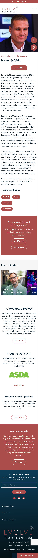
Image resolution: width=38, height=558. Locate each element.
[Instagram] (14, 498)
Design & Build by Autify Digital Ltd (19, 546)
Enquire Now (19, 68)
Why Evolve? (19, 385)
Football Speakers (20, 56)
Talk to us (19, 462)
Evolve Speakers (8, 506)
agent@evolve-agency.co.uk (11, 184)
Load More (19, 417)
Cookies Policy (31, 550)
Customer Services (8, 520)
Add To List (19, 241)
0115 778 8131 (21, 1)
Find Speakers (6, 56)
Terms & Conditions (9, 550)
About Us (19, 340)
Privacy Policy (20, 550)
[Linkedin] (23, 498)
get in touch (24, 406)
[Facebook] (19, 498)
